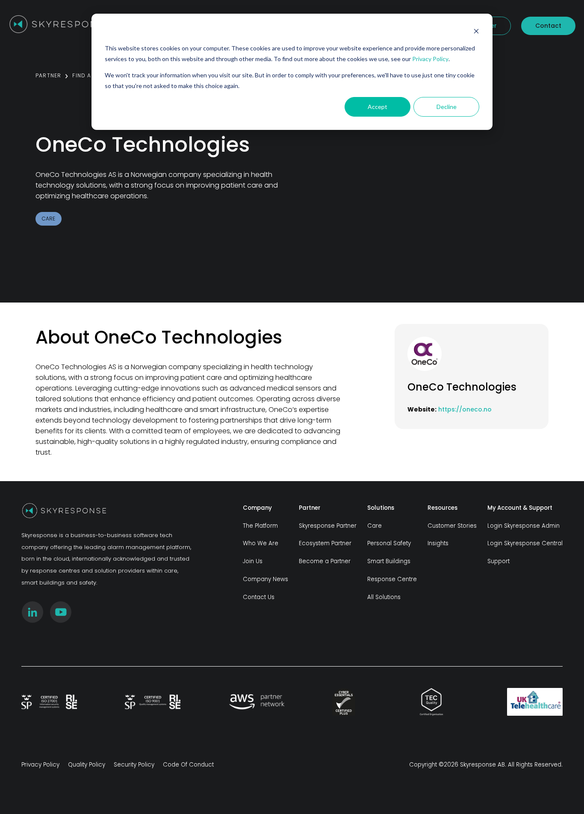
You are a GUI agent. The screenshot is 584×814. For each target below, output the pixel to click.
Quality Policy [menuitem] (86, 765)
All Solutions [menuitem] (384, 597)
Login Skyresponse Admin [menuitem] (523, 526)
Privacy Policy (430, 58)
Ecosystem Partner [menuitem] (325, 543)
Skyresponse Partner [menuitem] (328, 526)
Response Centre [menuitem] (392, 579)
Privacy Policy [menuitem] (40, 765)
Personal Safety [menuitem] (389, 543)
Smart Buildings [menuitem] (388, 561)
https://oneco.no (465, 409)
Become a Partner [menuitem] (325, 561)
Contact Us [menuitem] (258, 597)
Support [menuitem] (498, 561)
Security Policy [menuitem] (134, 765)
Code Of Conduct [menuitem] (188, 765)
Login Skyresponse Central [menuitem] (525, 543)
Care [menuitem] (374, 526)
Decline (447, 106)
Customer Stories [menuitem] (452, 526)
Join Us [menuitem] (253, 561)
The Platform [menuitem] (260, 526)
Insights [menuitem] (438, 543)
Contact (548, 25)
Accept (377, 106)
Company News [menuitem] (265, 579)
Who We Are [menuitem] (260, 543)
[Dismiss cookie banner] (476, 32)
